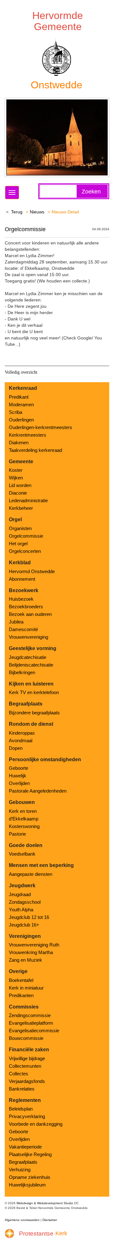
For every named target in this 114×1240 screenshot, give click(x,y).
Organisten (20, 528)
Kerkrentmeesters (27, 435)
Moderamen (21, 404)
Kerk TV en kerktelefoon (34, 692)
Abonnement (22, 579)
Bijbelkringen (22, 672)
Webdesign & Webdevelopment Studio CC (47, 1203)
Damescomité (23, 629)
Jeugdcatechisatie (27, 657)
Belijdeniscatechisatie (31, 664)
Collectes (18, 1073)
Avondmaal (20, 740)
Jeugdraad (20, 894)
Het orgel (18, 543)
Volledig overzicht (21, 372)
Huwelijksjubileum (27, 1184)
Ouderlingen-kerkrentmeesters (40, 427)
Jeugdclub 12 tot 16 (29, 917)
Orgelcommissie (25, 229)
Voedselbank (22, 854)
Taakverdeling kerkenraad (35, 450)
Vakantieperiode (25, 1146)
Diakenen (18, 442)
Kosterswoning (24, 826)
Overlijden (19, 783)
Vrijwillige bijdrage (27, 1058)
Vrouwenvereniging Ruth (34, 944)
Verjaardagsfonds (27, 1081)
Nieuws (37, 211)
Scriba (15, 412)
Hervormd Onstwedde (32, 571)
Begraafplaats (23, 1162)
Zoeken (91, 191)
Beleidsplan (21, 1108)
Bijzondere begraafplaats (34, 712)
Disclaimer (49, 1220)
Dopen (15, 748)
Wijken (16, 477)
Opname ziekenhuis (29, 1177)
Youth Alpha (21, 909)
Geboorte (18, 768)
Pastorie (17, 834)
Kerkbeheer (21, 508)
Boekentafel (21, 980)
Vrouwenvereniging (28, 637)
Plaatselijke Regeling (30, 1154)
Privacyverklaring (27, 1116)
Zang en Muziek (25, 960)
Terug (16, 211)
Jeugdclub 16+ (24, 924)
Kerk (61, 1233)
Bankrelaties (22, 1088)
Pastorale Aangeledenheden (37, 791)
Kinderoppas (22, 733)
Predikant (18, 397)
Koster (15, 470)
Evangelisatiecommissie (34, 1030)
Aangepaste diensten (30, 874)
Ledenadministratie (28, 500)
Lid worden (20, 485)
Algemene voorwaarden (22, 1220)
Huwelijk (17, 775)
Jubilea (16, 621)
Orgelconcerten (25, 551)
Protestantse (36, 1233)
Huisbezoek (21, 599)
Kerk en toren (23, 811)
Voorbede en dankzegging (35, 1124)
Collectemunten (25, 1066)
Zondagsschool (25, 902)
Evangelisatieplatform (31, 1023)
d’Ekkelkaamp (23, 818)
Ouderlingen (21, 419)
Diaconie (18, 493)
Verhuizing (19, 1169)
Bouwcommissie (26, 1038)
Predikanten (21, 995)
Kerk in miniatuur (26, 987)
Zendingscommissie (30, 1015)
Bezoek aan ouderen (30, 614)
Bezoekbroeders (26, 606)
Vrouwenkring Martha (31, 952)
